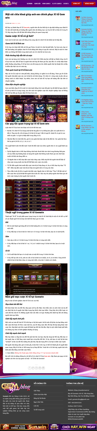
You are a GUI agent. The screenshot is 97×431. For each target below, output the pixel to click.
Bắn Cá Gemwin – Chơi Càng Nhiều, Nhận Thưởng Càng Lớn (87, 78)
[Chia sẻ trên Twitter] (33, 368)
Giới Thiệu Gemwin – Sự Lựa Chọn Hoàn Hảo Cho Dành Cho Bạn (87, 44)
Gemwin (29, 3)
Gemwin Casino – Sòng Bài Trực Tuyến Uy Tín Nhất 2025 (87, 90)
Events (66, 3)
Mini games (46, 3)
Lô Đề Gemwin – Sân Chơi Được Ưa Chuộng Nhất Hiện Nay (87, 56)
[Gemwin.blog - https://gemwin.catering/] (12, 3)
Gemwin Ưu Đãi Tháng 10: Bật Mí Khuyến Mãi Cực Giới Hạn (86, 32)
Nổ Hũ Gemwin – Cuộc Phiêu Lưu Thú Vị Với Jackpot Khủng (87, 128)
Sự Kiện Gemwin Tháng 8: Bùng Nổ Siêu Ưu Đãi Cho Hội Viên (87, 20)
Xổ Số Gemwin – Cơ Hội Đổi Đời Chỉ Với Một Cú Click (87, 67)
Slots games (57, 3)
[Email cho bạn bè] (36, 368)
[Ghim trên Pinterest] (39, 368)
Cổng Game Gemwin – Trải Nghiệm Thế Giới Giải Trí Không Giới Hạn (87, 115)
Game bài (37, 3)
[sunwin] (24, 427)
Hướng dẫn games (33, 11)
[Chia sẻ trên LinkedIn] (43, 368)
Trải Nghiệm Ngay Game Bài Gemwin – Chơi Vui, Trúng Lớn (87, 102)
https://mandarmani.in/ (81, 390)
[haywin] (73, 427)
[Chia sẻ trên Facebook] (29, 368)
